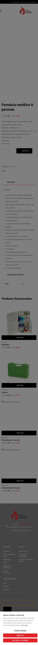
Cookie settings (20, 630)
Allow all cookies (20, 640)
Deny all (20, 635)
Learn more (24, 625)
